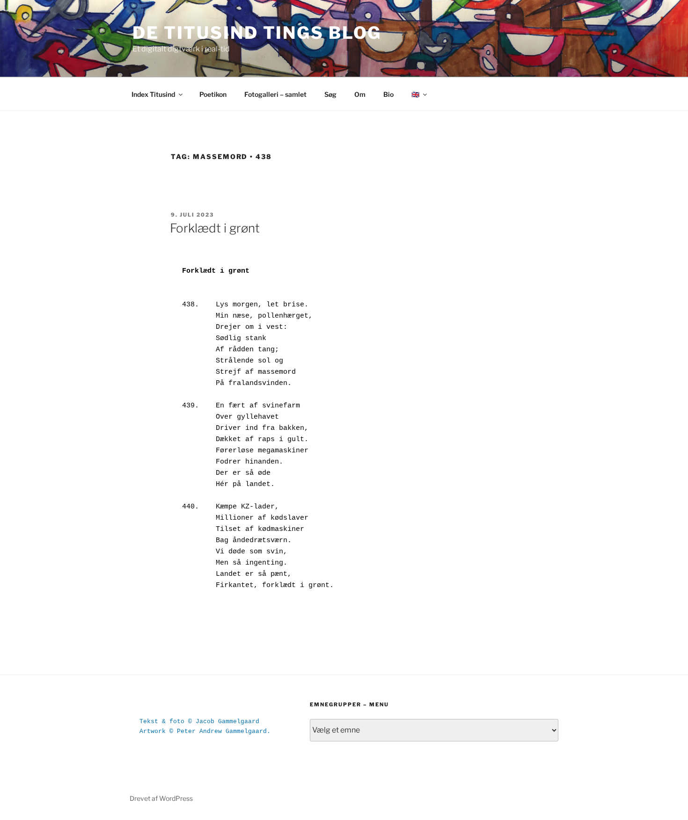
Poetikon (213, 94)
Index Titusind (153, 94)
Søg (330, 94)
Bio (388, 94)
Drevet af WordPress (161, 798)
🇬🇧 (415, 94)
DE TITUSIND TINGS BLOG (256, 32)
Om (360, 94)
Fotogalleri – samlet (275, 94)
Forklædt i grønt (215, 228)
